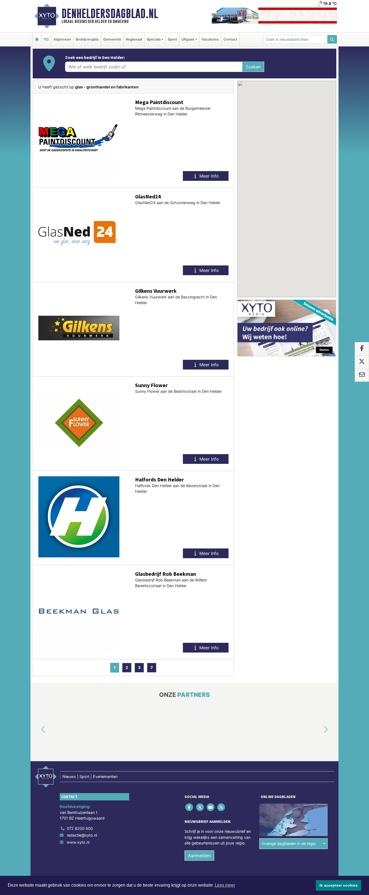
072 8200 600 (80, 828)
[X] (200, 807)
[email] (362, 375)
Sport (172, 39)
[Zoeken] (332, 39)
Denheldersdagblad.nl (110, 13)
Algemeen (62, 39)
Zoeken (253, 66)
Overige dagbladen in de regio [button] (289, 843)
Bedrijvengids (87, 39)
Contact (230, 39)
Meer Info (208, 176)
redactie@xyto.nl (82, 835)
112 (46, 39)
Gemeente (112, 39)
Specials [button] (154, 39)
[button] (37, 729)
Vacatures (210, 39)
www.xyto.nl (78, 842)
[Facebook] (190, 807)
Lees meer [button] (225, 885)
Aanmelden (199, 855)
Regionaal (134, 39)
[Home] (36, 39)
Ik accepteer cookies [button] (339, 885)
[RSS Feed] (221, 807)
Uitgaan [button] (188, 39)
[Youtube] (211, 807)
